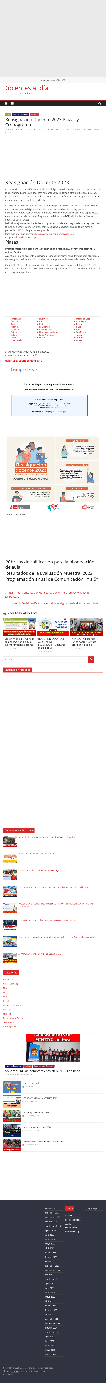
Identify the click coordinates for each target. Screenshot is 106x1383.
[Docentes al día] (6, 103)
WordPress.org (72, 1231)
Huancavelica (17, 340)
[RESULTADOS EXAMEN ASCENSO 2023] (12, 1097)
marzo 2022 (50, 1305)
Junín (41, 324)
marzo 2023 (50, 1252)
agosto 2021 (50, 1336)
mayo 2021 (50, 1350)
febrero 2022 (51, 1310)
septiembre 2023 (53, 1226)
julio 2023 (49, 1235)
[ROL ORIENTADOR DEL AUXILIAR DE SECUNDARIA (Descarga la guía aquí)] (53, 619)
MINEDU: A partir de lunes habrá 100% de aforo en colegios (84, 641)
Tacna (79, 334)
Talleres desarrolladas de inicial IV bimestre (42, 1141)
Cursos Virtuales (10, 983)
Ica (40, 321)
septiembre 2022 (53, 1279)
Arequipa (15, 326)
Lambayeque (45, 329)
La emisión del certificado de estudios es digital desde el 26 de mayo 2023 (56, 603)
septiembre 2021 (53, 1332)
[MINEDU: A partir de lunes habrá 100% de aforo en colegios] (86, 619)
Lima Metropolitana (48, 332)
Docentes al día (26, 88)
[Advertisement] (52, 19)
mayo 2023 (50, 1243)
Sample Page (91, 1208)
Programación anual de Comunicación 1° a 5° (51, 579)
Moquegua (81, 321)
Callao (14, 334)
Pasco (79, 324)
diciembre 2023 (52, 1212)
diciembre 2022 (52, 1266)
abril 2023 (49, 1248)
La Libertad (44, 326)
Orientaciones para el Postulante (23, 360)
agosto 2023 (50, 1230)
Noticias (34, 114)
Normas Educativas (20, 114)
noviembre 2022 (52, 1270)
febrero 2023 (51, 1257)
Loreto (42, 337)
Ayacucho (15, 329)
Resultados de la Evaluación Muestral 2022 (48, 573)
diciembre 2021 (52, 1319)
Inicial (6, 1001)
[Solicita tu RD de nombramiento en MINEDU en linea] (53, 1035)
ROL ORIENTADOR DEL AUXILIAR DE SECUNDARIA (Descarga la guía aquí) (51, 643)
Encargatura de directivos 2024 (36, 1127)
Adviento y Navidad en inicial (35, 1112)
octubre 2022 (51, 1274)
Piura (78, 326)
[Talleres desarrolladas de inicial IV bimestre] (12, 1140)
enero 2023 (50, 1261)
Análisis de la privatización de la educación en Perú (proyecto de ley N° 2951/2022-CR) (47, 594)
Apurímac (15, 324)
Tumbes (80, 337)
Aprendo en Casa (11, 979)
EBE (5, 992)
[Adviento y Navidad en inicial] (12, 1111)
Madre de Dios (83, 318)
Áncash (14, 321)
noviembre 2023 (52, 1217)
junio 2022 (50, 1292)
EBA (5, 988)
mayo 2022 (50, 1296)
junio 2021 (50, 1345)
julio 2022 (49, 1288)
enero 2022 (50, 1314)
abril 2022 (49, 1301)
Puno (78, 329)
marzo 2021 (50, 1354)
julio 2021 (49, 1341)
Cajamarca (16, 332)
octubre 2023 (51, 1221)
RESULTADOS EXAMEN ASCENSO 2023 (39, 1098)
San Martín (81, 332)
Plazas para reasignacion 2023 (75, 129)
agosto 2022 (50, 1283)
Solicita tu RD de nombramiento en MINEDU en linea (42, 1071)
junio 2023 (50, 1239)
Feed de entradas (73, 1219)
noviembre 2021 (52, 1323)
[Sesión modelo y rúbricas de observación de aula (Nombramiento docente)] (19, 619)
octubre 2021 (51, 1327)
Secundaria (8, 1022)
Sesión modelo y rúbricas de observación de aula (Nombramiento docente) (19, 641)
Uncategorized (10, 1026)
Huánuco (43, 318)
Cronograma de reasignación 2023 (49, 129)
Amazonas (16, 318)
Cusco (14, 337)
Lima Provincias (46, 334)
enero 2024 (50, 1208)
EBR (8, 114)
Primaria (7, 1013)
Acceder (69, 1215)
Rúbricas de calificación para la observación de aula (49, 564)
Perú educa (27, 129)
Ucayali (79, 340)
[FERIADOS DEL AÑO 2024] (12, 1082)
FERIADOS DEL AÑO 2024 (33, 1083)
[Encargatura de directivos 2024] (12, 1126)
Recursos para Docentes (14, 1018)
